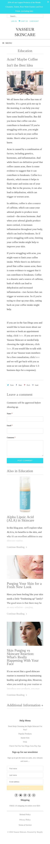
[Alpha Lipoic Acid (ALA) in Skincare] (25, 494)
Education (25, 51)
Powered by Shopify (35, 832)
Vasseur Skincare (25, 32)
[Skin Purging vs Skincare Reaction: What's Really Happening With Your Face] (25, 634)
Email (9, 425)
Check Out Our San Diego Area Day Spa (25, 746)
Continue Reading (16, 547)
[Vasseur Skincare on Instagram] (33, 795)
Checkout (34, 21)
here (21, 335)
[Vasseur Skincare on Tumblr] (29, 795)
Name (9, 414)
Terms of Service (25, 825)
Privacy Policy (25, 820)
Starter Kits (25, 738)
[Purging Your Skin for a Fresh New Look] (25, 567)
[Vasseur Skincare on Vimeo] (25, 795)
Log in (14, 21)
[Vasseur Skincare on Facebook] (16, 795)
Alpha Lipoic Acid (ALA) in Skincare (20, 518)
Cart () (24, 21)
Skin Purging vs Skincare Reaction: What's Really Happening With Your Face (23, 657)
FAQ (25, 742)
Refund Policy (25, 814)
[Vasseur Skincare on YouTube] (20, 795)
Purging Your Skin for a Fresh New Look (24, 585)
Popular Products (25, 734)
